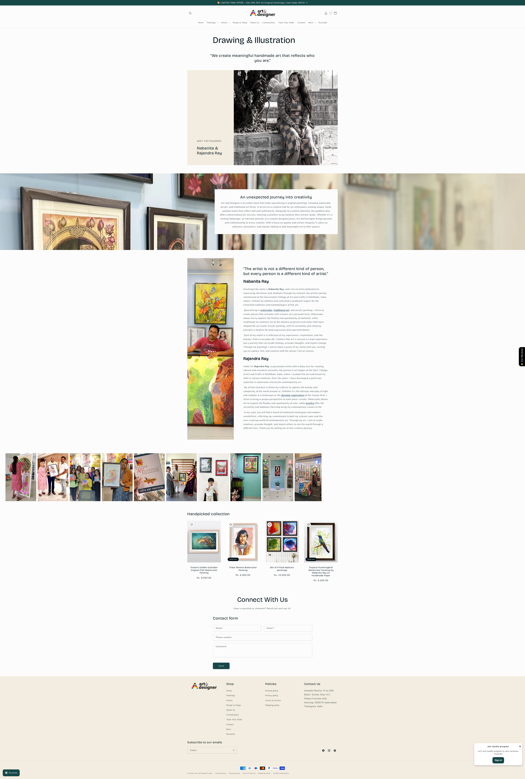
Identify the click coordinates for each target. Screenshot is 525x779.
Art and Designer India (203, 773)
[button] (190, 13)
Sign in (498, 760)
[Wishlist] (330, 13)
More (228, 729)
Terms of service (273, 700)
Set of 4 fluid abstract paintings (282, 568)
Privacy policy (271, 695)
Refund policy (271, 690)
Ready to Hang (233, 705)
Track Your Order (234, 719)
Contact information (281, 773)
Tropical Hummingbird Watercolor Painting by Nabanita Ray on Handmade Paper (321, 571)
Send (221, 666)
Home (229, 690)
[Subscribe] (233, 750)
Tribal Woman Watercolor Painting (243, 568)
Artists (229, 700)
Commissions (232, 715)
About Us (230, 710)
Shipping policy (272, 705)
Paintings (230, 695)
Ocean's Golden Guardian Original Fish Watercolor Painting (204, 570)
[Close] (520, 746)
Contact (230, 724)
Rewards (230, 734)
